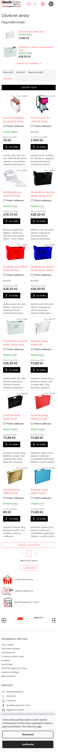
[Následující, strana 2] (29, 553)
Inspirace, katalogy (10, 672)
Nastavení (28, 734)
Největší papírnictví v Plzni (18, 705)
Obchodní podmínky (11, 648)
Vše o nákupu (8, 644)
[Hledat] (35, 4)
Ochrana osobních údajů (13, 656)
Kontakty (6, 660)
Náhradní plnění (9, 676)
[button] (54, 620)
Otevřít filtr (29, 87)
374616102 (11, 700)
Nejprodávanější (35, 72)
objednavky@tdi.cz (15, 691)
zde (39, 726)
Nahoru (30, 568)
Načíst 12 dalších (29, 545)
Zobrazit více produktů (28, 63)
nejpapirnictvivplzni (15, 709)
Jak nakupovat (8, 652)
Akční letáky (7, 664)
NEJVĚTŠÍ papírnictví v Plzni (14, 668)
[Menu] (51, 4)
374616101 (11, 696)
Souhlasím (28, 744)
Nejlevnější (8, 72)
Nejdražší (20, 72)
